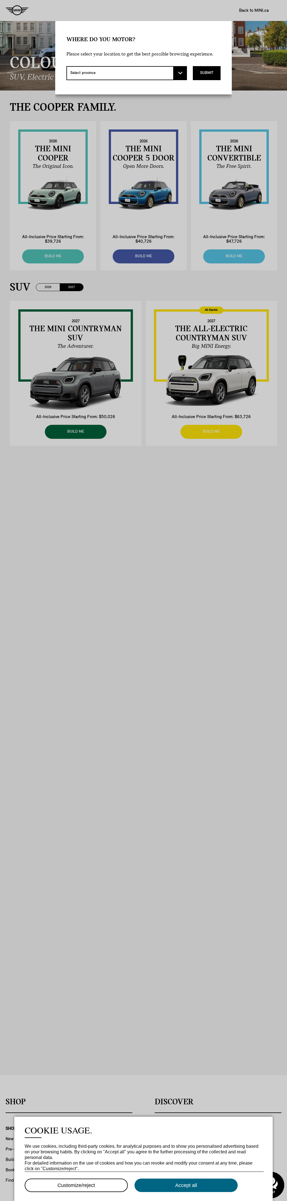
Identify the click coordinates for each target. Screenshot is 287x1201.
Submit (206, 73)
